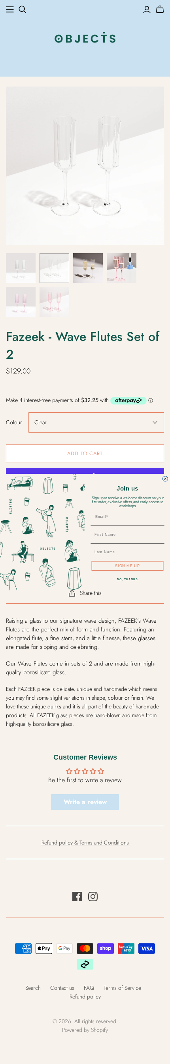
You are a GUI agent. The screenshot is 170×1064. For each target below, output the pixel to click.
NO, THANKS (127, 579)
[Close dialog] (165, 478)
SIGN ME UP (127, 565)
